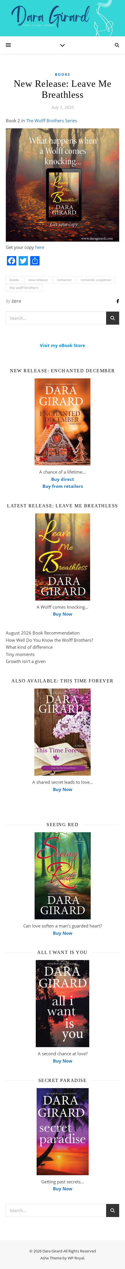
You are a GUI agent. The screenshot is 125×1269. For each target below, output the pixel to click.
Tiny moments (20, 654)
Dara (16, 301)
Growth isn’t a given (26, 661)
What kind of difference (29, 647)
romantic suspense (96, 279)
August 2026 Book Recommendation (43, 633)
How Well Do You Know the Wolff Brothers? (49, 640)
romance (64, 279)
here (39, 247)
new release (38, 279)
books (14, 279)
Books (62, 74)
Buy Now (62, 614)
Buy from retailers (62, 486)
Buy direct (62, 479)
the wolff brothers (24, 287)
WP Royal (76, 1258)
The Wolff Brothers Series (51, 120)
